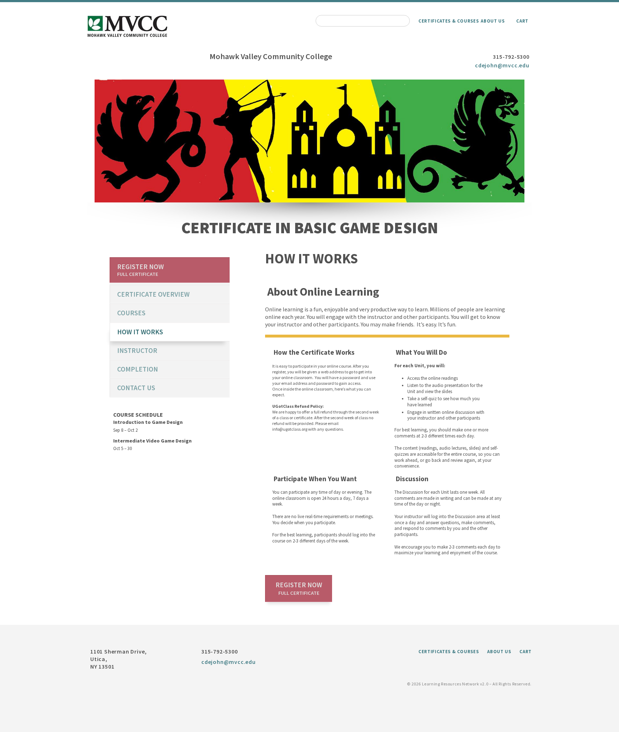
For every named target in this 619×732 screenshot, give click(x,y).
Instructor (137, 350)
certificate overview (153, 294)
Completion (137, 369)
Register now (298, 588)
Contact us (136, 387)
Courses (131, 312)
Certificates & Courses (448, 21)
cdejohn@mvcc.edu (502, 65)
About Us (492, 21)
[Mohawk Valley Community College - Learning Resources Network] (127, 35)
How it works (140, 331)
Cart (522, 21)
